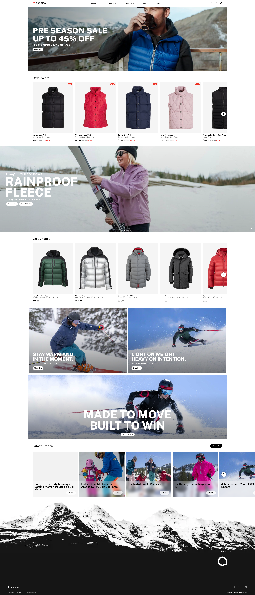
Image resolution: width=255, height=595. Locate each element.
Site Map (244, 592)
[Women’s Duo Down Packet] (95, 268)
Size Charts (32, 565)
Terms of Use (237, 592)
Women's (128, 3)
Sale (159, 3)
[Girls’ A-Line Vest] (180, 140)
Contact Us (68, 571)
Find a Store (103, 568)
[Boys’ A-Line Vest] (138, 140)
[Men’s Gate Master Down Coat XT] (138, 268)
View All (216, 446)
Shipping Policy (34, 568)
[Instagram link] (238, 587)
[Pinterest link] (242, 587)
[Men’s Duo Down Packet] (53, 268)
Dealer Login (68, 565)
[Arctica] (39, 3)
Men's (111, 3)
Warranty (31, 574)
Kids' (144, 3)
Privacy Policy (228, 592)
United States (14, 587)
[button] (223, 114)
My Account (32, 562)
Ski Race (95, 3)
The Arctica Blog (105, 562)
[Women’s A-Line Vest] (95, 140)
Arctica (21, 592)
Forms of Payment (70, 568)
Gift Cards (31, 577)
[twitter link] (246, 587)
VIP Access (103, 565)
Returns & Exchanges (36, 571)
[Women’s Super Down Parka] (180, 268)
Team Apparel (69, 562)
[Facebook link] (234, 587)
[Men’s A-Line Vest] (53, 140)
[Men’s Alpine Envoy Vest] (223, 140)
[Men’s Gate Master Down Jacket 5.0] (223, 268)
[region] (127, 189)
